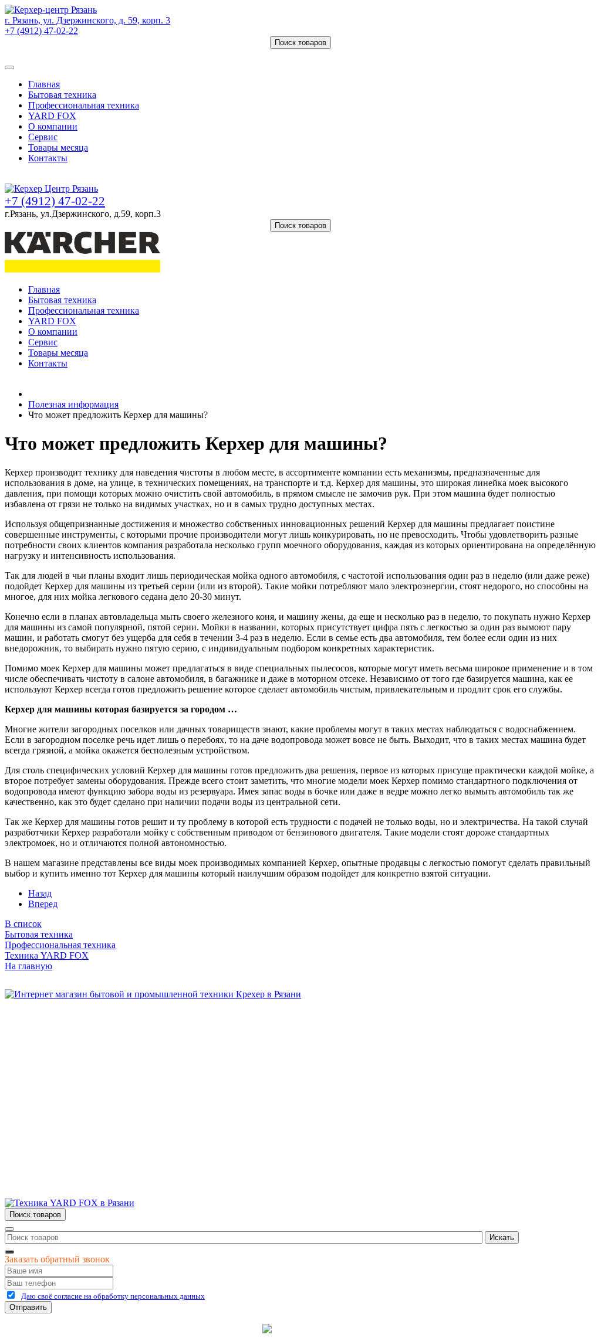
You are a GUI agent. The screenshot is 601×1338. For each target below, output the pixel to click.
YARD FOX (52, 116)
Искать (501, 1237)
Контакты (47, 158)
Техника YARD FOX (47, 955)
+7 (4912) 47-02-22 (41, 31)
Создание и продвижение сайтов (394, 1328)
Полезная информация (73, 404)
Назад (40, 893)
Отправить (28, 1307)
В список (23, 924)
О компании (52, 126)
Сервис (43, 137)
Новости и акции (62, 1070)
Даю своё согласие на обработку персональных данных (113, 1296)
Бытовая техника (62, 95)
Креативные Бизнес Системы (200, 1328)
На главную (28, 966)
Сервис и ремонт (62, 1059)
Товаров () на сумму (60, 54)
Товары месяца (58, 147)
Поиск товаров (300, 42)
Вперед (43, 904)
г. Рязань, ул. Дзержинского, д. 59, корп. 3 (87, 20)
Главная (44, 84)
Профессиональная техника (83, 105)
